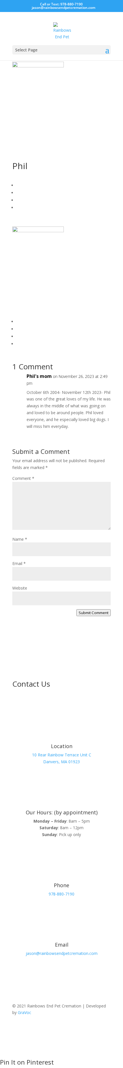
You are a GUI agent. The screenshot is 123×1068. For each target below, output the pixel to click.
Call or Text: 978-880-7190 (61, 4)
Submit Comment (93, 612)
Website (19, 588)
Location (61, 746)
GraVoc (24, 1012)
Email (19, 563)
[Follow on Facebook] (94, 1029)
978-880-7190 (61, 894)
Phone (61, 885)
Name (19, 539)
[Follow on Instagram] (106, 1029)
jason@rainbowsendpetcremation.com (62, 953)
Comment (23, 478)
